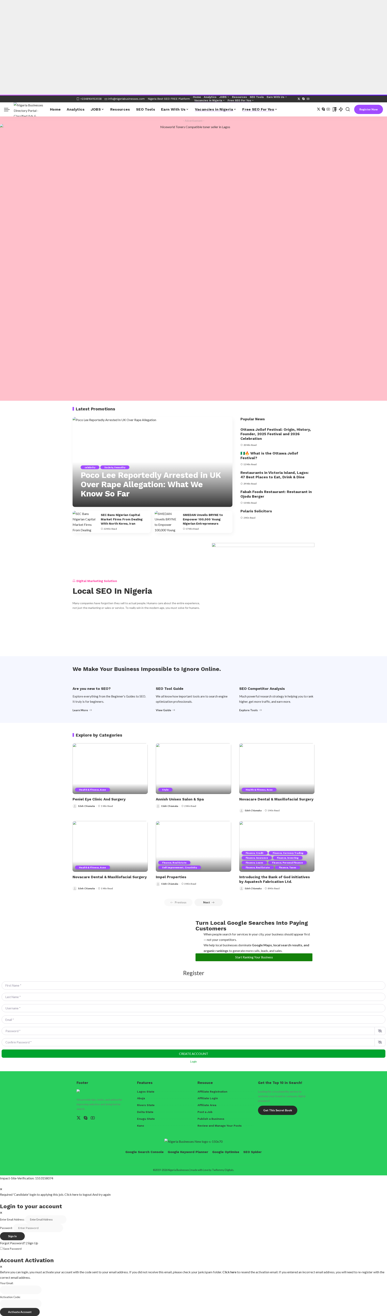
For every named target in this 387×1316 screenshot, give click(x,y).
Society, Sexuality (114, 467)
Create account (193, 1053)
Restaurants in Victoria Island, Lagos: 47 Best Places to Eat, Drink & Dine (274, 474)
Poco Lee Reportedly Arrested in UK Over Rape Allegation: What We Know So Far (151, 484)
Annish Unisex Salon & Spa (180, 799)
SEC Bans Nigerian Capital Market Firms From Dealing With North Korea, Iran (122, 519)
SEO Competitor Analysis (262, 688)
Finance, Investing (288, 857)
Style (165, 789)
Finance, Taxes (287, 867)
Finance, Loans (254, 862)
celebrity (90, 467)
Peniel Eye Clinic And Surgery (99, 799)
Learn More (80, 710)
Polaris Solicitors (256, 511)
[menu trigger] (9, 109)
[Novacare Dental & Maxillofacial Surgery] (276, 768)
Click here (229, 1272)
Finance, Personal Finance (287, 862)
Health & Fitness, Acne (92, 789)
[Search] (347, 109)
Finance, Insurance (257, 857)
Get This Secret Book (277, 1110)
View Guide (163, 710)
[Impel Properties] (193, 846)
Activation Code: (10, 1297)
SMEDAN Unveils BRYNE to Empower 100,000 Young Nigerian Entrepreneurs (203, 519)
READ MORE (212, 503)
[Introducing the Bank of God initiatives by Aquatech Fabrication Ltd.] (276, 846)
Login (193, 1061)
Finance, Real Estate (174, 862)
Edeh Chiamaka (86, 806)
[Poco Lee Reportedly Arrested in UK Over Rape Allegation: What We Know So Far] (152, 462)
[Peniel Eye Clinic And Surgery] (110, 768)
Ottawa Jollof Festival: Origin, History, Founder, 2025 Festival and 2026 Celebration (275, 434)
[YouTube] (308, 99)
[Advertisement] (121, 19)
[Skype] (303, 99)
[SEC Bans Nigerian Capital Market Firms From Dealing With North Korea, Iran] (85, 522)
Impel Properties (171, 877)
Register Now (368, 109)
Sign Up (32, 1243)
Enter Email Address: (12, 1219)
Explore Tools (248, 710)
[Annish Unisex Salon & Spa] (193, 768)
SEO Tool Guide (169, 688)
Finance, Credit (255, 853)
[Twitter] (298, 99)
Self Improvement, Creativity (179, 867)
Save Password (12, 1248)
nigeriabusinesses (96, 503)
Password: (6, 1228)
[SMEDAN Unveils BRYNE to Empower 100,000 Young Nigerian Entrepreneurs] (167, 522)
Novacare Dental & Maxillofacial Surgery (276, 799)
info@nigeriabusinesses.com (126, 98)
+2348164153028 (91, 98)
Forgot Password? (12, 1243)
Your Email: (6, 1283)
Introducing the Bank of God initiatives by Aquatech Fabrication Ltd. (274, 879)
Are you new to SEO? (92, 688)
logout (87, 1194)
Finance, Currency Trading (288, 853)
